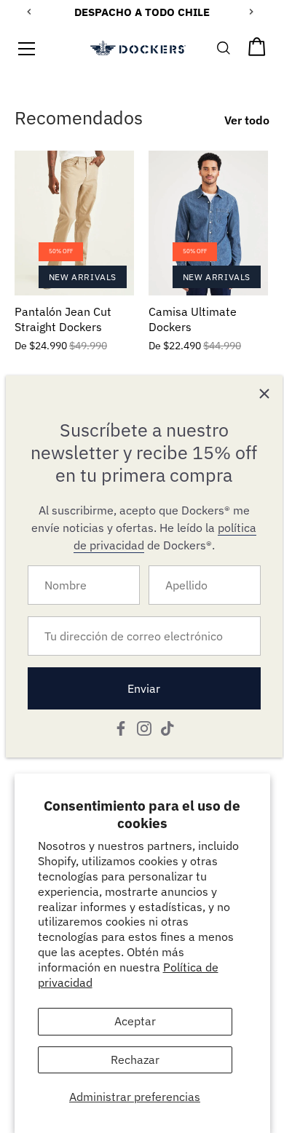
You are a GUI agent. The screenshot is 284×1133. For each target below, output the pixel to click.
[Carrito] (257, 51)
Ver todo (246, 120)
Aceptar (135, 1021)
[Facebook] (121, 727)
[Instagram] (144, 727)
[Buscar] (224, 51)
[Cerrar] (264, 394)
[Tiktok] (167, 727)
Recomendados (79, 118)
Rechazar (135, 1059)
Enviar (143, 688)
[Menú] (27, 49)
